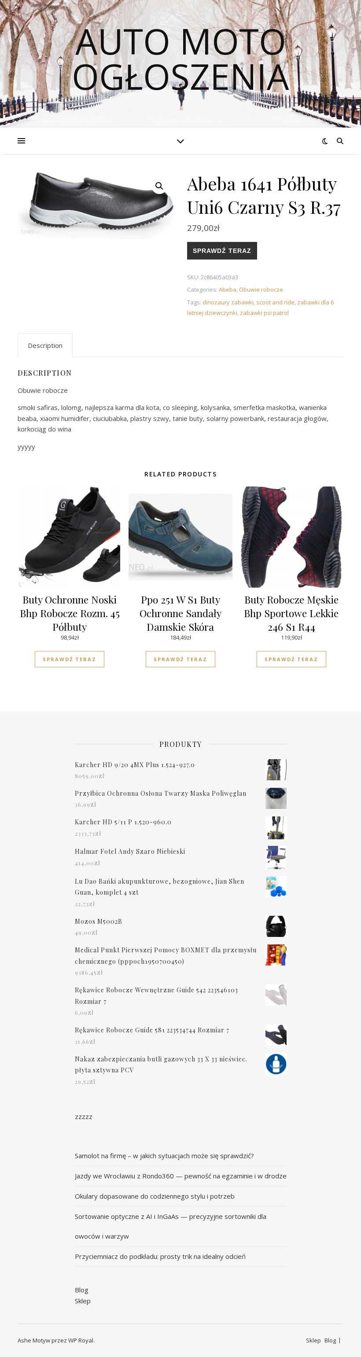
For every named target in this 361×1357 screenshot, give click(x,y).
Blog (81, 1289)
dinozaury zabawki (228, 302)
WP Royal (80, 1340)
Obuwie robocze (261, 289)
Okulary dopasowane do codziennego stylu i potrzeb (155, 1196)
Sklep (83, 1300)
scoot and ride (275, 302)
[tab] (45, 345)
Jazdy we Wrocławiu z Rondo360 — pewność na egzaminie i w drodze (181, 1175)
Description (45, 345)
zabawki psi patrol (264, 313)
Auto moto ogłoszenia (180, 58)
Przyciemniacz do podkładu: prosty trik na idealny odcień (160, 1256)
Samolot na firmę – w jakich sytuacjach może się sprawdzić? (164, 1155)
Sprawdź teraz (222, 250)
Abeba (227, 289)
